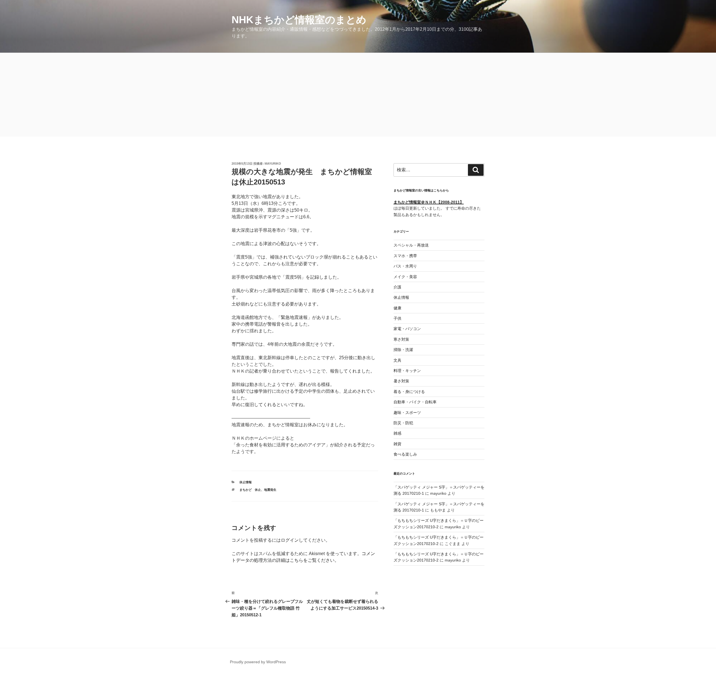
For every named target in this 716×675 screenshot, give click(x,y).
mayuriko (273, 163)
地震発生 (270, 489)
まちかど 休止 (250, 489)
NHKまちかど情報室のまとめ (299, 19)
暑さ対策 (401, 381)
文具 (397, 360)
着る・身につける (409, 391)
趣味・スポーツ (407, 412)
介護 (397, 287)
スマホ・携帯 (405, 256)
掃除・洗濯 (403, 349)
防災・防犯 (403, 423)
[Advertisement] (358, 95)
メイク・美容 (405, 276)
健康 (397, 308)
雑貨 (397, 444)
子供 (397, 318)
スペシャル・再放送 (411, 245)
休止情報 (245, 482)
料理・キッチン (407, 370)
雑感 (397, 433)
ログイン (290, 540)
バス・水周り (405, 266)
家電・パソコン (407, 328)
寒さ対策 (401, 339)
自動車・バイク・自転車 (415, 402)
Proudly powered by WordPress (258, 662)
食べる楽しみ (405, 454)
